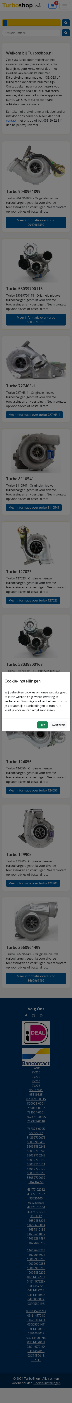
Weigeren (58, 725)
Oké (42, 725)
